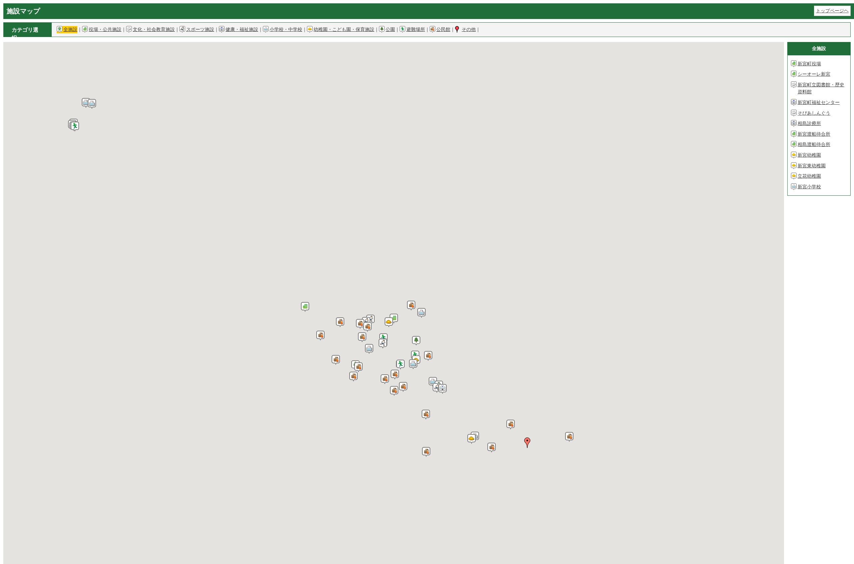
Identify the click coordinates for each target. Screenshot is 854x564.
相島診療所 (809, 123)
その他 (469, 29)
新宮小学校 (809, 186)
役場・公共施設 (105, 29)
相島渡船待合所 (814, 144)
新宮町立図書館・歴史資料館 (821, 88)
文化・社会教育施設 (154, 29)
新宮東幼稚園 (812, 165)
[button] (394, 319)
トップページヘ (832, 10)
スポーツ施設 (200, 29)
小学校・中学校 (286, 29)
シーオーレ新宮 (814, 74)
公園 (390, 29)
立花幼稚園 (809, 176)
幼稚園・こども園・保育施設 (344, 29)
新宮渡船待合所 (814, 134)
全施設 (70, 29)
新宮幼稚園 (809, 155)
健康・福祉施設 (242, 29)
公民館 (443, 29)
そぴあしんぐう (814, 113)
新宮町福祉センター (819, 102)
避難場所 (415, 29)
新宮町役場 (809, 63)
